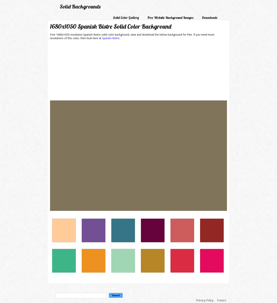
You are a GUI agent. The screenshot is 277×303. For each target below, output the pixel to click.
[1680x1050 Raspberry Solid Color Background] (212, 271)
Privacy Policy (204, 300)
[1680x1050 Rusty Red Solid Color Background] (182, 271)
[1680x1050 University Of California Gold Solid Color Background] (153, 271)
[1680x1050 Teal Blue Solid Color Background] (123, 241)
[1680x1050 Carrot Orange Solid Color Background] (94, 271)
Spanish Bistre (110, 38)
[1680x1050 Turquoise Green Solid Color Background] (123, 271)
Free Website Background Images (170, 17)
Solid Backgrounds (80, 6)
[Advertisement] (138, 70)
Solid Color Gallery (126, 17)
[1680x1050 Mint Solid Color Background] (64, 271)
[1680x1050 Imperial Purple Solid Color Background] (153, 241)
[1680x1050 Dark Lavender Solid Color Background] (94, 241)
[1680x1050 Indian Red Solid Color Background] (182, 241)
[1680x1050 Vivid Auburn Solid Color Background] (212, 241)
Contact (221, 300)
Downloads (209, 17)
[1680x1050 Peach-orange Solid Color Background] (64, 241)
